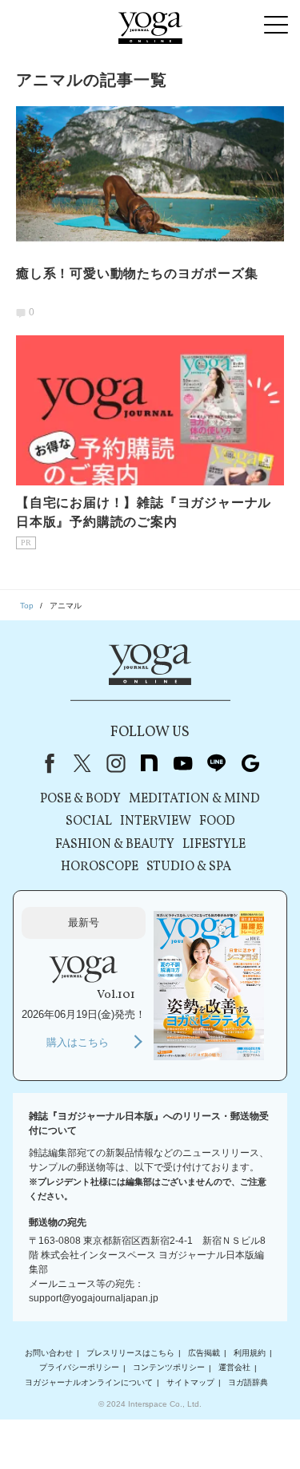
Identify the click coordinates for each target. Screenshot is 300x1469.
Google (250, 763)
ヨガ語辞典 (248, 1382)
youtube (183, 763)
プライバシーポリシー (79, 1368)
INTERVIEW (155, 821)
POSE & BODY (80, 799)
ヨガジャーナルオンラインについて (89, 1382)
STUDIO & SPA (188, 867)
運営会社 (234, 1368)
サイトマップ (190, 1382)
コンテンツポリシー (169, 1368)
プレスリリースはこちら (130, 1352)
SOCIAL (89, 821)
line (216, 763)
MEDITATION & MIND (194, 799)
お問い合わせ (49, 1352)
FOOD (217, 821)
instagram (116, 763)
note (149, 763)
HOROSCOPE (99, 867)
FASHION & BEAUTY (114, 844)
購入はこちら (77, 1042)
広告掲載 (204, 1352)
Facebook (46, 763)
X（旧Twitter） (82, 763)
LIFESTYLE (214, 844)
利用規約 (250, 1352)
